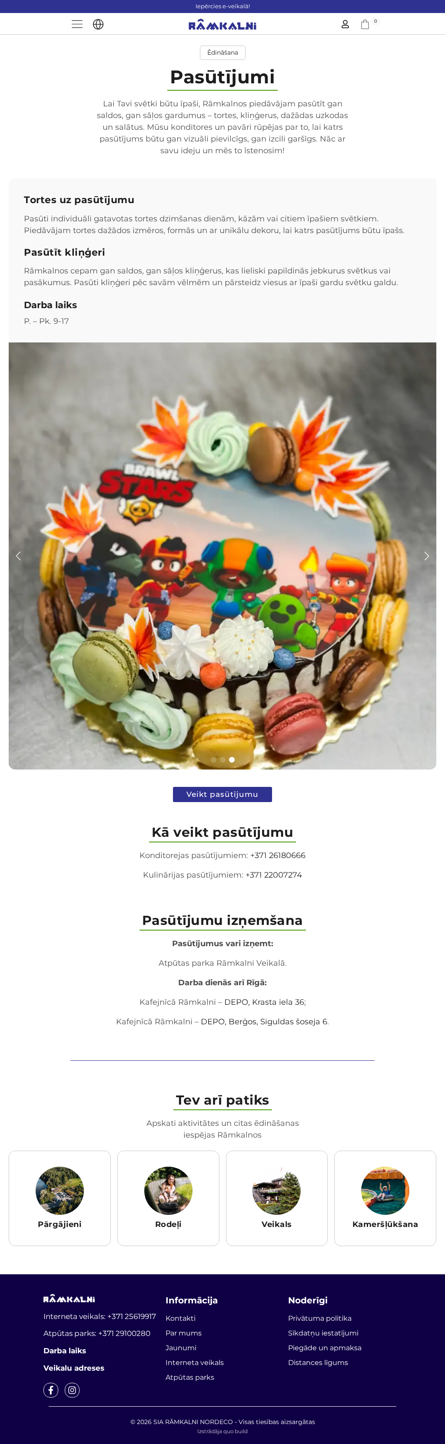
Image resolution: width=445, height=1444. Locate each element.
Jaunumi (181, 1348)
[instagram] (72, 1390)
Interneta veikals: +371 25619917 (99, 1316)
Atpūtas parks (190, 1377)
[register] (345, 24)
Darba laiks (64, 1350)
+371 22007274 (274, 875)
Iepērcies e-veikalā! (223, 6)
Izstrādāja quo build (222, 1431)
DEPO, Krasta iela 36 (264, 1002)
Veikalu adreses (73, 1368)
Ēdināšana (222, 52)
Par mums (184, 1333)
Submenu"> (98, 24)
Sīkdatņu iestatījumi (323, 1333)
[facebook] (50, 1390)
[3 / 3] (222, 556)
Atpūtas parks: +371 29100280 (96, 1333)
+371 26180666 (278, 855)
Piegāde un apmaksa (325, 1348)
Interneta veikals (195, 1362)
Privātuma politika (320, 1318)
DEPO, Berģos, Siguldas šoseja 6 (264, 1021)
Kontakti (181, 1318)
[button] (18, 556)
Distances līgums (318, 1362)
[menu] (77, 24)
